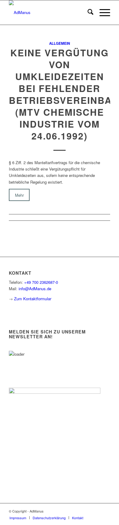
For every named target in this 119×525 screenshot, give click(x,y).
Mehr (19, 195)
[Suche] (87, 12)
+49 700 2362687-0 (41, 282)
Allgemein (59, 43)
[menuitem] (87, 12)
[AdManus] (49, 12)
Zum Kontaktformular (32, 298)
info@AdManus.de (35, 288)
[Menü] (101, 12)
